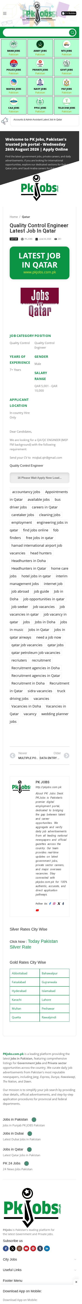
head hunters (41, 553)
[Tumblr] (63, 904)
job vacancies (44, 606)
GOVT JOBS (66, 69)
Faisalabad (19, 982)
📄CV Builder (69, 13)
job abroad (20, 591)
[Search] (72, 32)
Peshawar (48, 1008)
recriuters (19, 660)
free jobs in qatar (39, 537)
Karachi (17, 1000)
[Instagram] (54, 904)
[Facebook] (50, 904)
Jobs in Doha (45, 622)
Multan (16, 1008)
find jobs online (35, 530)
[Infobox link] (19, 1119)
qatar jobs (55, 645)
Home (14, 217)
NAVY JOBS (40, 89)
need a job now (48, 637)
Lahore (46, 1000)
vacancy (30, 714)
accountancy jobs (26, 491)
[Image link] (32, 1207)
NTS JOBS (66, 50)
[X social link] (12, 1248)
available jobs (39, 499)
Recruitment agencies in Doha (35, 668)
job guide (41, 591)
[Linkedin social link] (47, 1248)
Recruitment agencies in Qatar (35, 675)
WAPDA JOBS (13, 89)
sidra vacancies (40, 691)
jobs (26, 622)
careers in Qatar (45, 507)
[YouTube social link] (26, 1248)
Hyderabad (19, 991)
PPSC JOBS (40, 107)
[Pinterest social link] (33, 1248)
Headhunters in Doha (28, 560)
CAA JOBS (13, 107)
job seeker (19, 606)
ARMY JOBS (40, 50)
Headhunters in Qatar (28, 568)
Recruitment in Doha (28, 683)
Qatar (26, 217)
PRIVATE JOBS (40, 69)
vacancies (41, 698)
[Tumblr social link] (40, 1248)
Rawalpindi (49, 1017)
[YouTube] (37, 910)
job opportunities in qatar (43, 599)
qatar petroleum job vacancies (35, 652)
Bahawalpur (50, 973)
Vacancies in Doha (26, 706)
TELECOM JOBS (66, 107)
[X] (58, 904)
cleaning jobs (49, 514)
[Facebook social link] (6, 1248)
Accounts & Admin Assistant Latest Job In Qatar (38, 119)
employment (21, 522)
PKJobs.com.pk (13, 1054)
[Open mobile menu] (5, 13)
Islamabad (48, 991)
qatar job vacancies (27, 645)
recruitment (41, 660)
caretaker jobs (22, 514)
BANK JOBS (13, 50)
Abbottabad (19, 973)
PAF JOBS (66, 89)
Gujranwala (49, 982)
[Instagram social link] (19, 1248)
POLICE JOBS (13, 69)
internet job (53, 583)
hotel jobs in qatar (36, 576)
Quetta (16, 1017)
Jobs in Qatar (38, 629)
